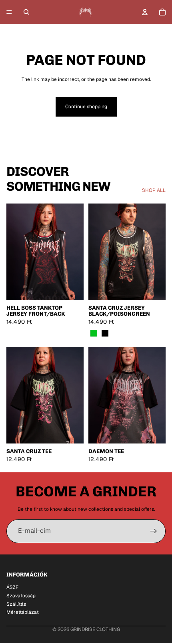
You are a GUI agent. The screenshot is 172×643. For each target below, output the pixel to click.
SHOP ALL (154, 190)
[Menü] (9, 12)
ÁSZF (12, 587)
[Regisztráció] (153, 531)
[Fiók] (145, 12)
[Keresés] (26, 12)
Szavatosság (21, 595)
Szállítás (16, 604)
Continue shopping (86, 106)
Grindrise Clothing (95, 629)
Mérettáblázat (22, 612)
